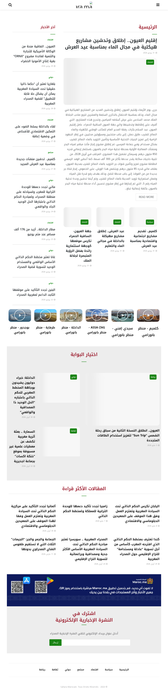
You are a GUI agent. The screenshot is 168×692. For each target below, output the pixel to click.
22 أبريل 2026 (27, 466)
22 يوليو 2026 (47, 272)
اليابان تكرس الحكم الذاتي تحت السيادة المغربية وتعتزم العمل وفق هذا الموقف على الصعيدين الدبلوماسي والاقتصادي (136, 513)
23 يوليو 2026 (47, 239)
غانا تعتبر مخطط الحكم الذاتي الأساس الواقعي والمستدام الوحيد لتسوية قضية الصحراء (35, 262)
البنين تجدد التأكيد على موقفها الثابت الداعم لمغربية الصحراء (34, 292)
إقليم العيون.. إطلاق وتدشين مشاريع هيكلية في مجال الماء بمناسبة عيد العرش (111, 43)
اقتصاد (150, 62)
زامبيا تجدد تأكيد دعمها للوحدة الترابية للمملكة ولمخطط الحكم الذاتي (85, 511)
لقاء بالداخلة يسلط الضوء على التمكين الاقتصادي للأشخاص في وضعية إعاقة (35, 131)
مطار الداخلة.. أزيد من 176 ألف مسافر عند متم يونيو (34, 232)
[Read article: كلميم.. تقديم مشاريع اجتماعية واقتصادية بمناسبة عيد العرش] (143, 217)
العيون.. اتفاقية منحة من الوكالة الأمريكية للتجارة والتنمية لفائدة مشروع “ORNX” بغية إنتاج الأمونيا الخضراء (34, 54)
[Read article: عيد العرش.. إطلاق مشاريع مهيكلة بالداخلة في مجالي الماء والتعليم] (110, 217)
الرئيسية (124, 669)
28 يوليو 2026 (47, 108)
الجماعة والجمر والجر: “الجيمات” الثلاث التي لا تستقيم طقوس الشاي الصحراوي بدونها (33, 544)
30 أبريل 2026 (27, 417)
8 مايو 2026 (152, 526)
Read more (145, 196)
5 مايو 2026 (152, 445)
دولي (51, 77)
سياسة (150, 222)
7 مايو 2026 (100, 521)
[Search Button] (10, 5)
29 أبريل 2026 (152, 564)
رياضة (153, 377)
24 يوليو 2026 (47, 211)
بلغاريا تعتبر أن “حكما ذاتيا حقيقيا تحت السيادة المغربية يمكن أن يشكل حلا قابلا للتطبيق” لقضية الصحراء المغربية (36, 93)
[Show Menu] (157, 5)
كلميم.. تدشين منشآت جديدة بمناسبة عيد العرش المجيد (35, 161)
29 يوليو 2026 (47, 66)
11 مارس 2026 (47, 554)
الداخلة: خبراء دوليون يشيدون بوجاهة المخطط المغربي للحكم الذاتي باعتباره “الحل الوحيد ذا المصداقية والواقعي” (23, 395)
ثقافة (73, 431)
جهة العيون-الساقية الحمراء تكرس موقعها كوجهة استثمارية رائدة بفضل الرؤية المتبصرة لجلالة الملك (78, 245)
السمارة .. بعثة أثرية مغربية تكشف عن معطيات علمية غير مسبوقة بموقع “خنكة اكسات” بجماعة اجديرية (22, 446)
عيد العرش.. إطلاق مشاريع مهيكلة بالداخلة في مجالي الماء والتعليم (110, 238)
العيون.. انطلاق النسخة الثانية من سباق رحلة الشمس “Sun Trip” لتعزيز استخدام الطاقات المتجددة (127, 435)
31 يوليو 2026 (149, 53)
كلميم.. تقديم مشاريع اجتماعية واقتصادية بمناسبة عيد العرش (143, 238)
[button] (148, 315)
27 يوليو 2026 (47, 141)
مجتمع (50, 152)
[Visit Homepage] (84, 5)
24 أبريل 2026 (100, 564)
